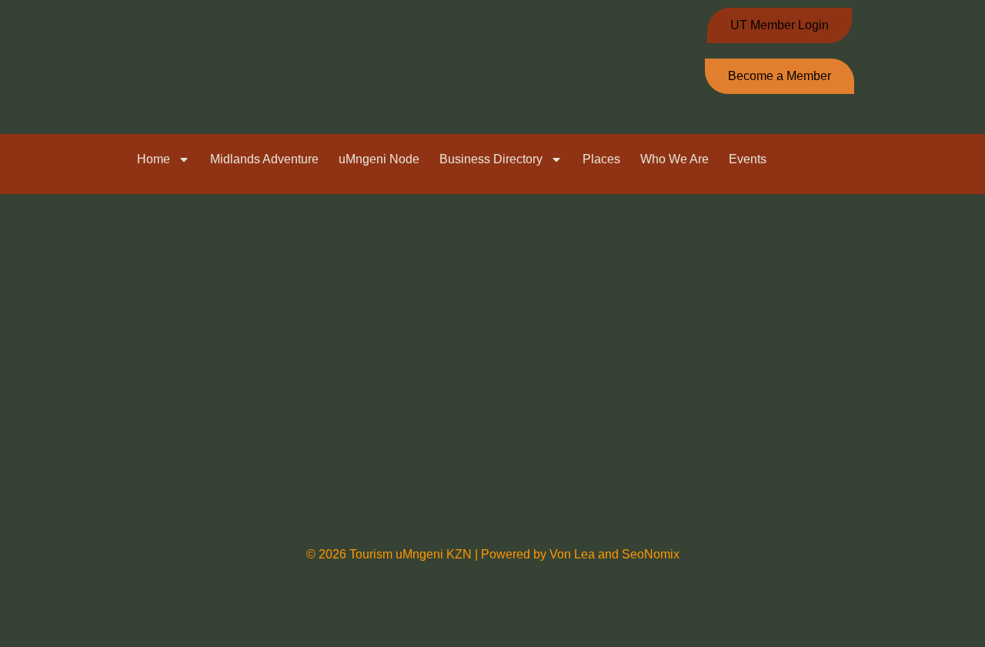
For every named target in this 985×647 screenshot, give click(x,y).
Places (601, 159)
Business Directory (491, 159)
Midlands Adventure (264, 159)
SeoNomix (650, 554)
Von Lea (573, 554)
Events (747, 159)
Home (153, 159)
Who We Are (674, 159)
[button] (929, 161)
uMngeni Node (379, 159)
